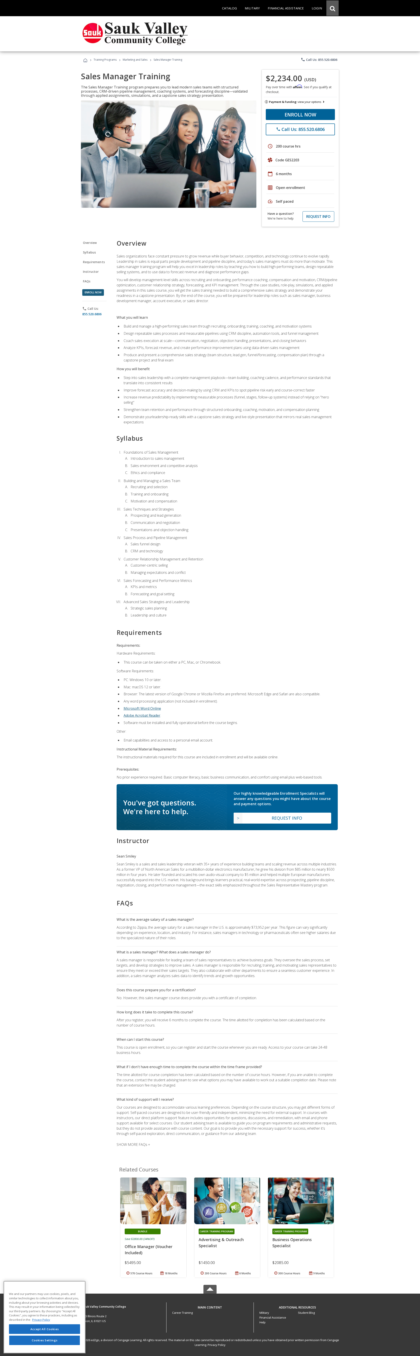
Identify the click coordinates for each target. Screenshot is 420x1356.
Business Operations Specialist (292, 1242)
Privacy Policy (217, 1345)
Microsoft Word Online (142, 708)
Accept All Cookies (44, 1329)
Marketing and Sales (135, 60)
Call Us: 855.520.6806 (319, 59)
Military (264, 1313)
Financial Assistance (272, 1317)
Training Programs (105, 60)
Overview (90, 243)
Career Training (182, 1313)
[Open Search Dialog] (332, 8)
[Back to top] (210, 1306)
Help (262, 1322)
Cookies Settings (45, 1340)
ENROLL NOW (300, 114)
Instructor (91, 271)
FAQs (87, 281)
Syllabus (89, 252)
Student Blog (306, 1313)
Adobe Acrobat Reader (142, 715)
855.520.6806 (92, 314)
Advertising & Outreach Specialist (221, 1242)
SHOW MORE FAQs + (133, 1144)
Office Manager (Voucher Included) (148, 1249)
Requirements (94, 262)
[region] (45, 1317)
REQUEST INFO (318, 216)
